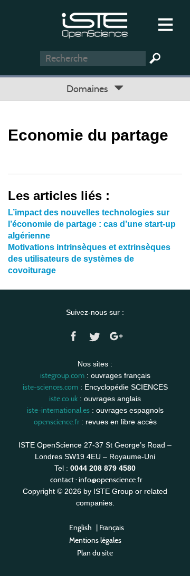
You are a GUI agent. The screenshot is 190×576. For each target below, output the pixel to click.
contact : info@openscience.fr (96, 479)
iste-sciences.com (50, 387)
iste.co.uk (63, 398)
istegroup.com (62, 375)
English (80, 527)
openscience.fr (56, 421)
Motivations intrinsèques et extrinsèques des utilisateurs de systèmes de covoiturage (89, 259)
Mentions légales (95, 540)
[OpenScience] (94, 23)
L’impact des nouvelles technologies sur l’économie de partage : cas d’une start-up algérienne (92, 224)
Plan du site (95, 553)
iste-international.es (58, 410)
